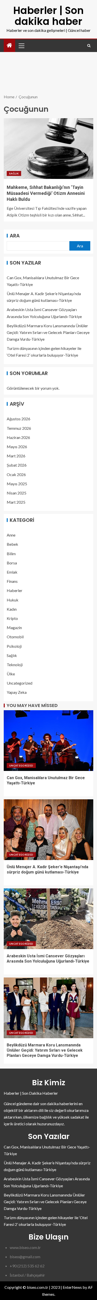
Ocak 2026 (16, 474)
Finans (12, 581)
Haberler (14, 590)
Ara (15, 235)
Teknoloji (15, 664)
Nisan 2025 (16, 492)
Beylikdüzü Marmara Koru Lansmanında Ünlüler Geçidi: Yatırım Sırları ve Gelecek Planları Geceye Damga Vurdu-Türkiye (48, 332)
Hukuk (12, 599)
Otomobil (15, 636)
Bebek (12, 544)
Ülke (11, 673)
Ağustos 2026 (18, 418)
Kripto (12, 618)
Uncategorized (19, 683)
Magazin (14, 627)
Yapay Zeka (17, 692)
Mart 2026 (16, 455)
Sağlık (14, 173)
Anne (11, 535)
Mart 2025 (16, 502)
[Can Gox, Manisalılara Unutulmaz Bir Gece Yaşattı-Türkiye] (48, 740)
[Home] (9, 45)
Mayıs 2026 (17, 446)
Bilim (11, 553)
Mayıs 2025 (17, 483)
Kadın (12, 609)
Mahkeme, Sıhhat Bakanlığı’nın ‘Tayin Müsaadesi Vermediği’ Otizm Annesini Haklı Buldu (46, 193)
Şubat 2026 (17, 465)
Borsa (12, 562)
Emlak (12, 572)
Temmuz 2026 (19, 428)
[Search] (89, 46)
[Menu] (21, 45)
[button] (21, 45)
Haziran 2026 (18, 437)
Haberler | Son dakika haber (48, 15)
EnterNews (72, 1287)
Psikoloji (14, 646)
